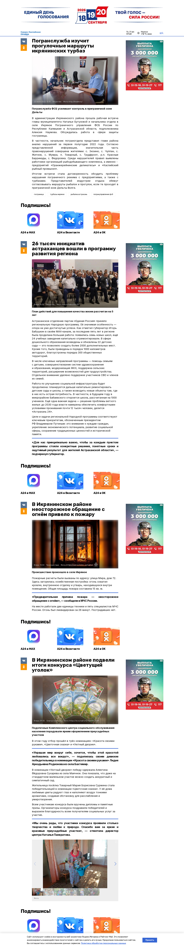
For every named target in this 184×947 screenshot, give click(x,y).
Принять (149, 940)
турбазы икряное (57, 194)
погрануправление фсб (103, 194)
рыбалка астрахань (79, 194)
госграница (39, 194)
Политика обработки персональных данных (103, 943)
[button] (115, 864)
